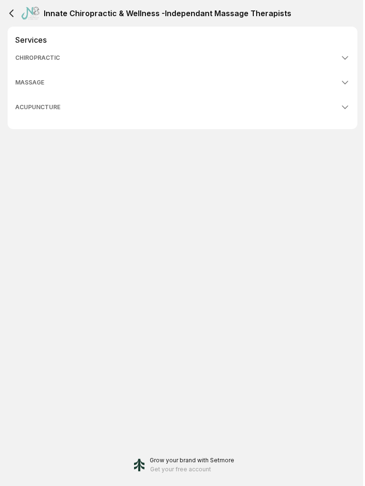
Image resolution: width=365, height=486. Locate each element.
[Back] (11, 13)
